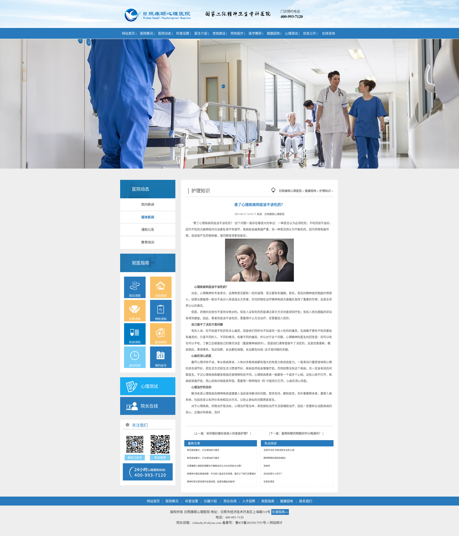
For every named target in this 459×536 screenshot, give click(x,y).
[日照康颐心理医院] (157, 15)
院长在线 (230, 501)
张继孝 (267, 465)
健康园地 (310, 191)
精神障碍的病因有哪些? (275, 457)
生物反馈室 (269, 481)
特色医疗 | (238, 33)
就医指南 (267, 501)
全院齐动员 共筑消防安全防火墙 (279, 450)
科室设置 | (183, 33)
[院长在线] (139, 414)
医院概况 (171, 501)
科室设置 (191, 501)
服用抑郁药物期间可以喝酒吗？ (301, 433)
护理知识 (325, 191)
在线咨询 (328, 33)
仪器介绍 (210, 501)
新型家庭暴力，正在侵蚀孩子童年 (203, 450)
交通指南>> (280, 512)
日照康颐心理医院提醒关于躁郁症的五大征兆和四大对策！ (215, 465)
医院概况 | (147, 33)
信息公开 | (310, 33)
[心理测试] (139, 394)
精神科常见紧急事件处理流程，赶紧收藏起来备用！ (211, 481)
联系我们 (305, 501)
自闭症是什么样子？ (273, 473)
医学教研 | (256, 33)
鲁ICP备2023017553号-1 (252, 522)
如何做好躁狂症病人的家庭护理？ (227, 433)
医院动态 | (165, 33)
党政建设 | (219, 33)
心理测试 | (292, 33)
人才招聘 (248, 501)
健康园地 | (274, 33)
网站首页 (153, 501)
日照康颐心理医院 (290, 191)
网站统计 (276, 522)
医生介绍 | (201, 33)
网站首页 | (129, 33)
